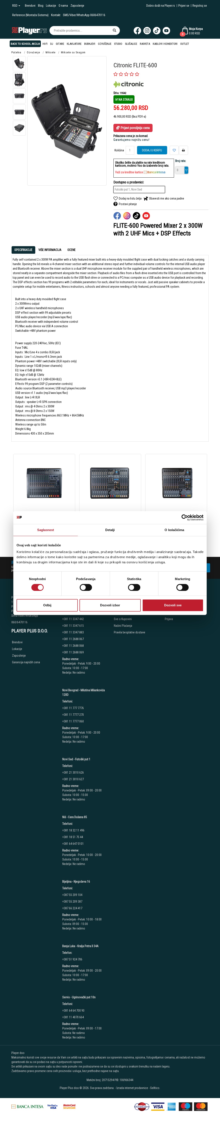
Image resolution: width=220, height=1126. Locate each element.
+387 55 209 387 (72, 901)
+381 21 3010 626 (73, 772)
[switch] (86, 587)
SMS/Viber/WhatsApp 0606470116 (84, 15)
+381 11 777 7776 (73, 708)
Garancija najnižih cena (26, 662)
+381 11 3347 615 (73, 625)
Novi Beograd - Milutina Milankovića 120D (83, 692)
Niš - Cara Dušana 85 (74, 817)
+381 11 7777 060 (73, 721)
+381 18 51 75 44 (72, 837)
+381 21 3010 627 (73, 779)
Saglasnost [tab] (45, 530)
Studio (118, 43)
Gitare (60, 43)
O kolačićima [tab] (174, 530)
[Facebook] (137, 30)
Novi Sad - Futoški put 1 (76, 759)
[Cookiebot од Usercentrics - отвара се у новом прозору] (184, 517)
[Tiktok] (157, 30)
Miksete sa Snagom (73, 52)
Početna (16, 52)
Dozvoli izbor (110, 605)
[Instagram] (147, 30)
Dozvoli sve (173, 605)
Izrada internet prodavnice (132, 1088)
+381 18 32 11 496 (73, 830)
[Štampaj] (183, 150)
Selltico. (155, 1088)
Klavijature (74, 43)
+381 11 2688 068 (73, 645)
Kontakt (55, 15)
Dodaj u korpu (152, 150)
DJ (51, 43)
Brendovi (30, 5)
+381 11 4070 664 (73, 1017)
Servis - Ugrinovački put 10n (79, 997)
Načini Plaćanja (123, 625)
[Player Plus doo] (29, 30)
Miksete (50, 52)
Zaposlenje (77, 5)
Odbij (47, 605)
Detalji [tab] (110, 530)
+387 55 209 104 (72, 895)
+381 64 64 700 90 (73, 1010)
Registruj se (199, 5)
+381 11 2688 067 (73, 639)
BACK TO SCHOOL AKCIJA (25, 43)
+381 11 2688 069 (73, 652)
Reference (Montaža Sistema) (30, 15)
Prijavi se (183, 5)
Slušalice (131, 43)
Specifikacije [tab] (23, 250)
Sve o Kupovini (123, 619)
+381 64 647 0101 (73, 843)
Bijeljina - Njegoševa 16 (76, 881)
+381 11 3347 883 (73, 632)
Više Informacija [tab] (49, 250)
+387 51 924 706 (72, 959)
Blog (40, 5)
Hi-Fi (45, 43)
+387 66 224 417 (72, 908)
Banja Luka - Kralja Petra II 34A (80, 946)
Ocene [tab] (71, 250)
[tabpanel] (110, 346)
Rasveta (145, 43)
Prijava (169, 619)
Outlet (184, 43)
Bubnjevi (89, 43)
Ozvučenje (104, 43)
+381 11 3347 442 (73, 619)
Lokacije (51, 5)
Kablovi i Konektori (165, 43)
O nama (63, 5)
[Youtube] (166, 30)
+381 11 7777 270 (73, 714)
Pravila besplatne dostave (129, 632)
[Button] (114, 30)
